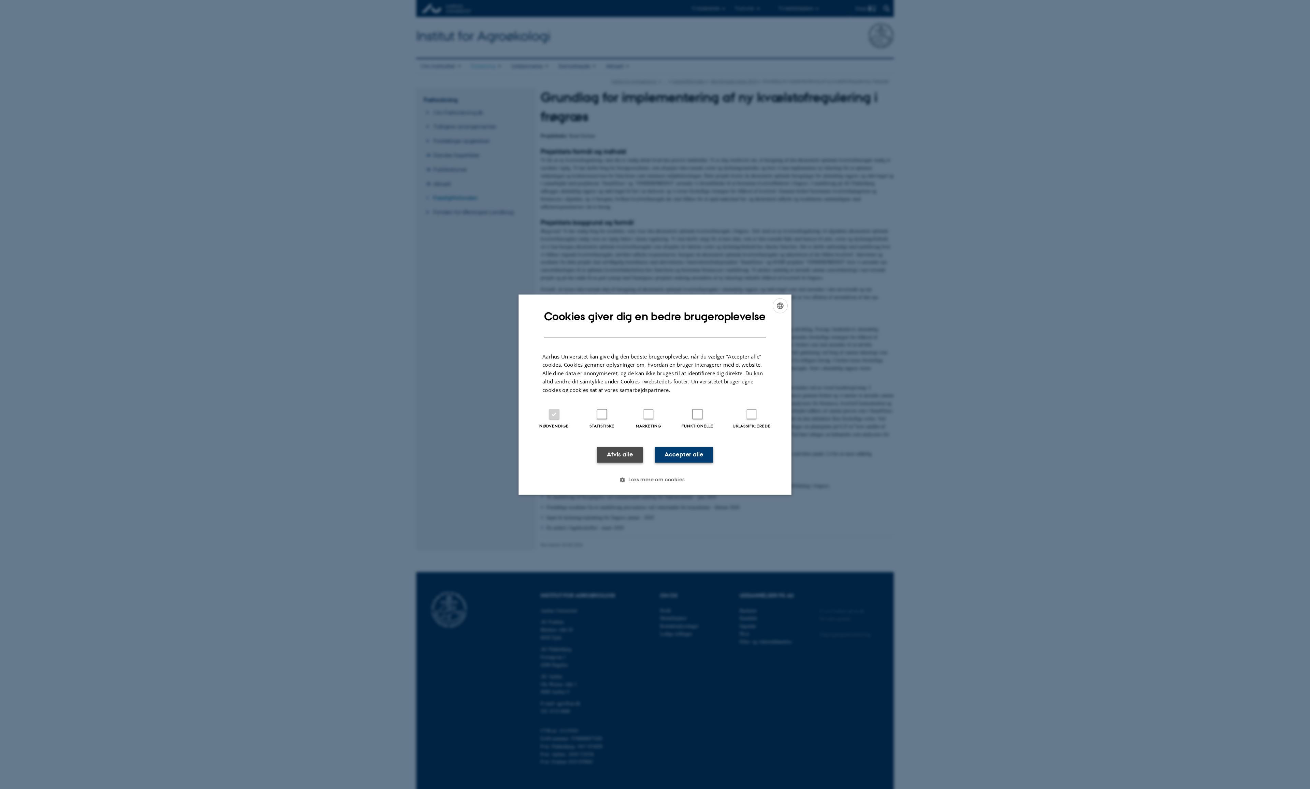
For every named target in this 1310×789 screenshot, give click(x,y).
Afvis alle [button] (620, 454)
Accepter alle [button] (684, 454)
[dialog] (655, 394)
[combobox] (780, 305)
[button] (655, 480)
